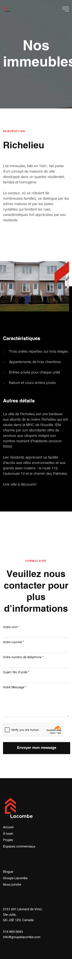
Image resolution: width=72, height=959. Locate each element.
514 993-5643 (13, 931)
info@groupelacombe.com (21, 937)
